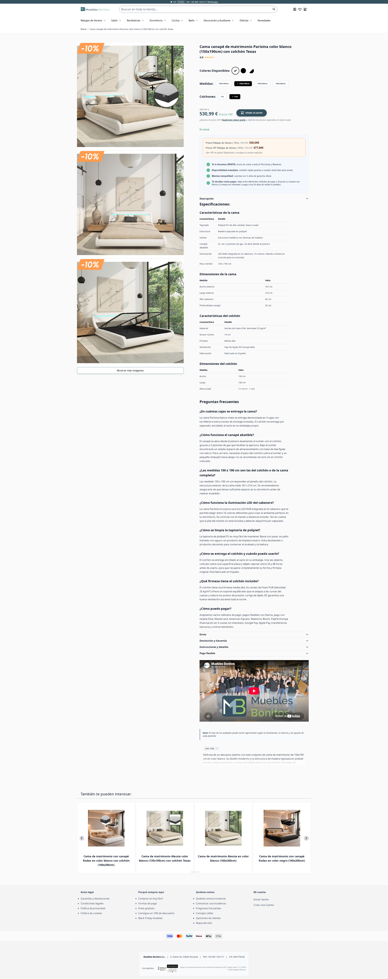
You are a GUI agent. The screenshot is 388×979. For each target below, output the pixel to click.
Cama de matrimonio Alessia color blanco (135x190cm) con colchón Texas (165, 858)
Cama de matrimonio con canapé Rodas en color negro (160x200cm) (282, 858)
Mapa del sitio (204, 923)
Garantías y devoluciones (95, 898)
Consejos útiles (204, 913)
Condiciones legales (92, 903)
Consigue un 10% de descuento (156, 913)
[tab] (190, 872)
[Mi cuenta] (294, 9)
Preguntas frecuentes (208, 908)
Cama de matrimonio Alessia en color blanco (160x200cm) (223, 858)
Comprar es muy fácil (150, 898)
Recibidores (133, 20)
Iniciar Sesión (261, 899)
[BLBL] (243, 70)
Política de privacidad (93, 908)
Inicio (83, 29)
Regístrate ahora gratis (234, 119)
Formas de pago (147, 903)
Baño (192, 20)
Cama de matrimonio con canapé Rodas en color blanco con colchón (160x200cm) (106, 860)
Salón (114, 20)
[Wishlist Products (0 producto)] (299, 9)
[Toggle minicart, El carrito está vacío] (305, 9)
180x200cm (280, 83)
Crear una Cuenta (264, 905)
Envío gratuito (146, 908)
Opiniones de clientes (208, 918)
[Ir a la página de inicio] (95, 9)
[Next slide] (306, 838)
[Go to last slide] (81, 838)
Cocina (175, 20)
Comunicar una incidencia (211, 903)
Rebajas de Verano (91, 20)
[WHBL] (251, 70)
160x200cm (262, 83)
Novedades (264, 20)
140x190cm (224, 83)
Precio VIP (226, 114)
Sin (222, 96)
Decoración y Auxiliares (217, 20)
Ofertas (244, 20)
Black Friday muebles (150, 918)
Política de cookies (91, 913)
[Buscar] (274, 9)
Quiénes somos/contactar (211, 898)
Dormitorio (156, 20)
